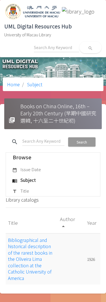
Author (67, 222)
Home (13, 84)
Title (20, 191)
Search (82, 142)
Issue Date (26, 169)
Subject (34, 84)
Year (92, 222)
